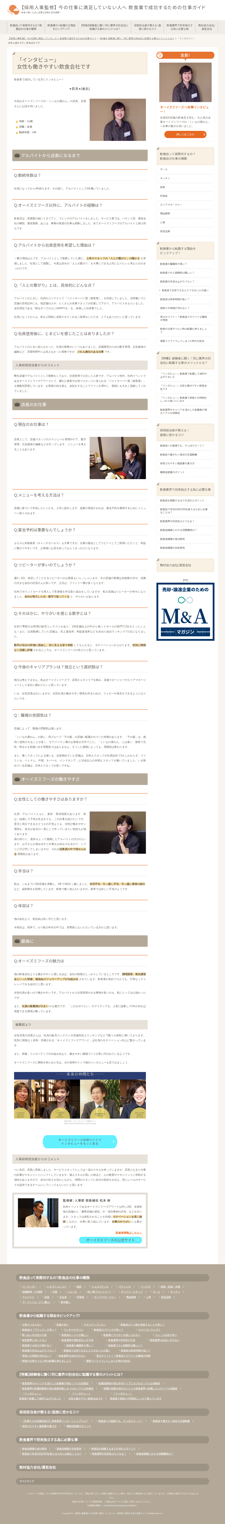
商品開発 (165, 213)
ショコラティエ (100, 1287)
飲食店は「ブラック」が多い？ (39, 1330)
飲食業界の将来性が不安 (121, 1340)
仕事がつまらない (32, 1325)
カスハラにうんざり (149, 1330)
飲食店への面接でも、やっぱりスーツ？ (182, 446)
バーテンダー (29, 1287)
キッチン (165, 178)
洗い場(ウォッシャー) (99, 1292)
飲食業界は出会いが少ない (165, 1340)
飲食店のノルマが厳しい (75, 1335)
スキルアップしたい (95, 1325)
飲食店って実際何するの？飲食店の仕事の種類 (178, 156)
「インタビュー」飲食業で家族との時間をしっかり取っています (183, 399)
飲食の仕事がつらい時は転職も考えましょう (183, 330)
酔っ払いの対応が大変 (34, 1335)
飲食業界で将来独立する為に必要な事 (185, 489)
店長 (162, 187)
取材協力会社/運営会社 (175, 565)
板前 (79, 1287)
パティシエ (125, 1287)
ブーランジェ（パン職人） (36, 1302)
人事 (162, 222)
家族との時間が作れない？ (175, 308)
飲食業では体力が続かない (37, 1345)
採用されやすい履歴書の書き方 (177, 463)
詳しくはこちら (185, 134)
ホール (164, 169)
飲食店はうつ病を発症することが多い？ (143, 1325)
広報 (54, 1292)
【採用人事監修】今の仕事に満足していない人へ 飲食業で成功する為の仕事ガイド (110, 1513)
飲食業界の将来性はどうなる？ (177, 521)
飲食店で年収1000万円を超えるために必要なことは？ (184, 511)
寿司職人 (65, 1302)
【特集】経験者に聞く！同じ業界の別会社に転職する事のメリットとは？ (185, 360)
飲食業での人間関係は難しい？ (177, 273)
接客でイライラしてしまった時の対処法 (182, 341)
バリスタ (146, 1287)
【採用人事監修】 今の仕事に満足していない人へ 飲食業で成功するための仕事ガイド (113, 7)
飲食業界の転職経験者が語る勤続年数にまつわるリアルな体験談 (58, 1389)
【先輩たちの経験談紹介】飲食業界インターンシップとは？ (55, 1421)
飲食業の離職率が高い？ (173, 264)
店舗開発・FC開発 (32, 1292)
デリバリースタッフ (132, 1292)
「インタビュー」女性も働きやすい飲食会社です (183, 387)
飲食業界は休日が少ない (72, 1356)
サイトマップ (26, 1481)
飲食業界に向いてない (34, 1340)
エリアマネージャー (171, 205)
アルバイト (28, 1297)
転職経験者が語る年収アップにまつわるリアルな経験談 (129, 1383)
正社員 (63, 1297)
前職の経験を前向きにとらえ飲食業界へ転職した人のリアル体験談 (140, 1389)
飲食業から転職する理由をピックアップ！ (178, 250)
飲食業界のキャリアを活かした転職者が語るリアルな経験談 (183, 411)
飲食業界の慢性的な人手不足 (78, 1340)
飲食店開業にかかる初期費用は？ (178, 530)
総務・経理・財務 (170, 1287)
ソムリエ (72, 1292)
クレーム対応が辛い (166, 1335)
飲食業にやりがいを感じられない (121, 1335)
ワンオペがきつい (73, 1330)
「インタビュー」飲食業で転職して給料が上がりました (183, 375)
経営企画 (165, 231)
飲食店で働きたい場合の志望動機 (178, 455)
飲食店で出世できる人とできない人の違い (185, 290)
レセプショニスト (57, 1287)
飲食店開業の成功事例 (172, 539)
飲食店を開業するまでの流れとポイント (182, 500)
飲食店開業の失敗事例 (172, 548)
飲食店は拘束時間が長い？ (175, 299)
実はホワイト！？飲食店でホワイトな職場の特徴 (183, 319)
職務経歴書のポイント (172, 472)
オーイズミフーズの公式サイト (110, 1239)
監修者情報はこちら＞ (129, 1232)
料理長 (164, 196)
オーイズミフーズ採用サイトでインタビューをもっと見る (79, 1142)
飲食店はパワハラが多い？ (108, 1330)
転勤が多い (63, 1325)
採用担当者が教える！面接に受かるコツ (175, 432)
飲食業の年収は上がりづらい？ (177, 282)
